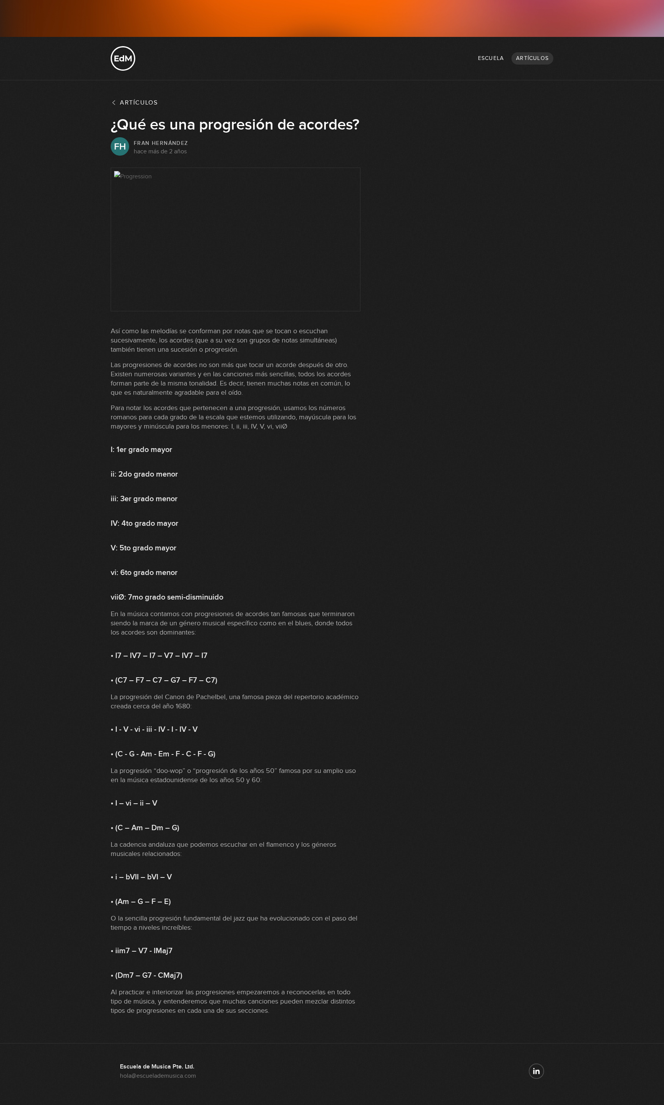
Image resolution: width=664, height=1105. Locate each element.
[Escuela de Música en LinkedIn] (536, 1071)
